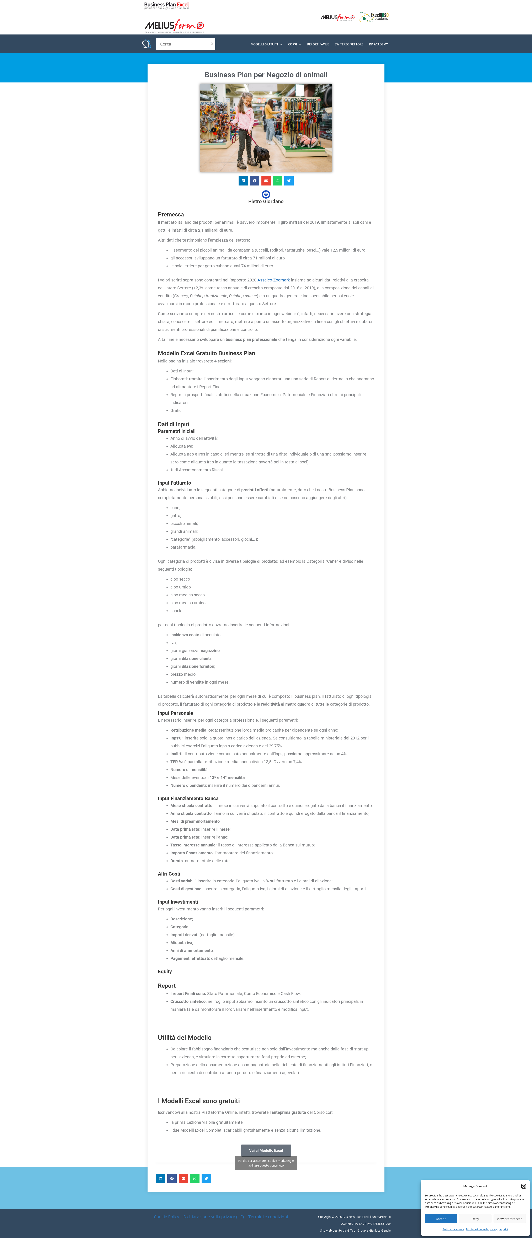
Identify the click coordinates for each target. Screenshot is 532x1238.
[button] (524, 1186)
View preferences (509, 1219)
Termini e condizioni (268, 1217)
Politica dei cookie (453, 1229)
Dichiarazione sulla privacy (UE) (213, 1217)
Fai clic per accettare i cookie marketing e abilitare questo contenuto (266, 1163)
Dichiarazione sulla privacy (482, 1229)
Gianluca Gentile (380, 1230)
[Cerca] (212, 44)
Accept (441, 1219)
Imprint (504, 1229)
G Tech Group (356, 1230)
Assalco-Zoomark (274, 280)
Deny (475, 1219)
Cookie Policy (166, 1217)
